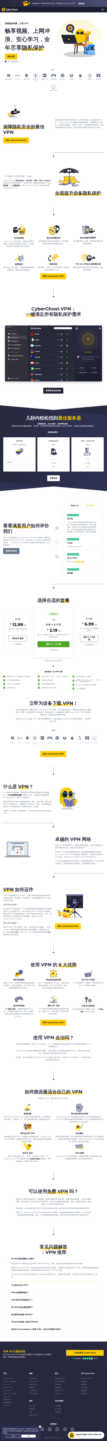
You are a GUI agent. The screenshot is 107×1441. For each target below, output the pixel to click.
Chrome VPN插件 (9, 1381)
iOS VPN (6, 1406)
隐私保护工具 (33, 1384)
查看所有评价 (59, 1378)
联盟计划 (32, 1406)
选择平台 (10, 462)
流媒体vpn (58, 1393)
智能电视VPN (8, 1403)
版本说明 (84, 1393)
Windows (20, 180)
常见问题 (58, 1409)
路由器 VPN (7, 1400)
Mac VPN (6, 1384)
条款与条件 (84, 1387)
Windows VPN (8, 1378)
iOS (40, 180)
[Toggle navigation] (102, 9)
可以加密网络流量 (15, 795)
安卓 (35, 180)
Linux (47, 180)
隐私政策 (84, 1384)
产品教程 (58, 1406)
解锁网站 (58, 1387)
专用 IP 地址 (35, 1159)
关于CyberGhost (87, 1378)
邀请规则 (84, 1390)
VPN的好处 (33, 1390)
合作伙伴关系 (33, 1415)
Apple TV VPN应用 (10, 1393)
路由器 (5, 185)
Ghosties (90, 505)
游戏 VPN (11, 1009)
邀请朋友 (32, 1409)
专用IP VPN (59, 1390)
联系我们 (84, 1381)
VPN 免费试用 (60, 1381)
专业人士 (74, 505)
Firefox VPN (7, 1390)
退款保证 (32, 1387)
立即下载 (58, 1384)
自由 (30, 1412)
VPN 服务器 (33, 1393)
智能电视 (16, 185)
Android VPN (8, 1387)
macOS (29, 180)
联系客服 (58, 1412)
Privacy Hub (33, 1381)
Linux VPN (7, 1397)
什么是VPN (33, 1378)
